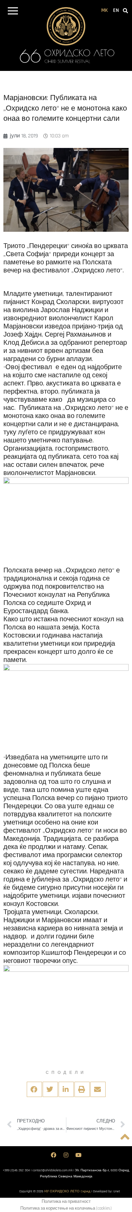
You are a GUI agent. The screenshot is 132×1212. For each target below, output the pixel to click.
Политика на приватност (66, 1201)
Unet (116, 1191)
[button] (12, 12)
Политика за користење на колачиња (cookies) (66, 1208)
